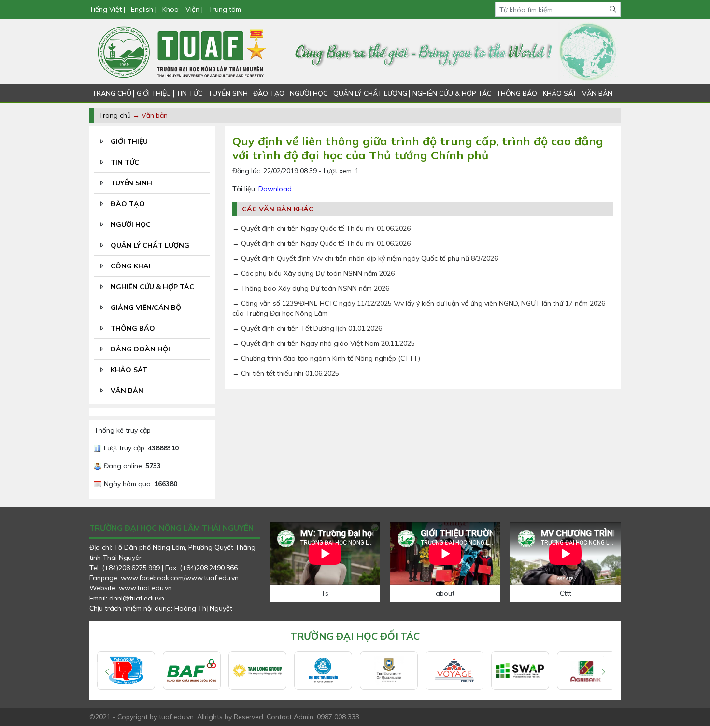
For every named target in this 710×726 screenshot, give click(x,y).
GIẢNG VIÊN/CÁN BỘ (146, 307)
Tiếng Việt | (108, 9)
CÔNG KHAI (131, 266)
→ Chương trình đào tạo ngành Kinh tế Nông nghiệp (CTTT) (326, 358)
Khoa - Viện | (182, 9)
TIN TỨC (189, 93)
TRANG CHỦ (111, 93)
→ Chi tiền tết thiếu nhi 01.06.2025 (285, 373)
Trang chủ (115, 115)
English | (143, 9)
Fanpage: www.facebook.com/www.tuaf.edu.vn (164, 577)
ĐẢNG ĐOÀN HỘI (140, 349)
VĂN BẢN (597, 93)
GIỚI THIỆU (154, 93)
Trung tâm (225, 9)
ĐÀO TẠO (268, 93)
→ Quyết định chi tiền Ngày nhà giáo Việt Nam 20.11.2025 (323, 343)
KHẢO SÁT (560, 93)
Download (275, 188)
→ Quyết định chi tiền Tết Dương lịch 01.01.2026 (307, 328)
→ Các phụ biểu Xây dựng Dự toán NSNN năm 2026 (313, 273)
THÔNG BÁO (517, 93)
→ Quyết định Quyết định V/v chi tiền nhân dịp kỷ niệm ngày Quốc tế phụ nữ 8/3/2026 (365, 258)
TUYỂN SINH (228, 93)
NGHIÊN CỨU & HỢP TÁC (451, 93)
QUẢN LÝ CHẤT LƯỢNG (370, 93)
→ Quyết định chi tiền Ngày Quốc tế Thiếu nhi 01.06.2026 (321, 228)
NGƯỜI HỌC (308, 93)
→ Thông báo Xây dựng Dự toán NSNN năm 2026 (310, 288)
